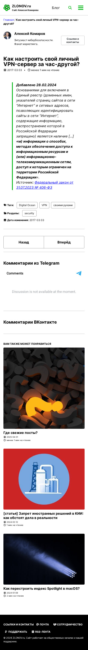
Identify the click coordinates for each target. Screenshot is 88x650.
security (29, 213)
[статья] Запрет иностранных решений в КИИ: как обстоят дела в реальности (43, 515)
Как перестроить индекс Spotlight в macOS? (41, 588)
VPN (44, 205)
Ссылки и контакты (72, 40)
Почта (44, 624)
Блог (56, 8)
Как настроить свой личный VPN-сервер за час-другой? (41, 61)
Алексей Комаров (29, 33)
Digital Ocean (27, 205)
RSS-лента (42, 631)
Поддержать (17, 631)
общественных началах (60, 637)
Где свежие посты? (20, 432)
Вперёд (64, 242)
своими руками (63, 205)
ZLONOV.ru (25, 7)
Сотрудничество (69, 624)
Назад (24, 242)
